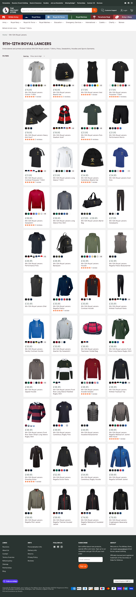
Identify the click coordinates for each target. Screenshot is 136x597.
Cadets (102, 22)
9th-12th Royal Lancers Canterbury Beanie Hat (89, 179)
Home (4, 35)
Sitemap (5, 564)
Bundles (46, 3)
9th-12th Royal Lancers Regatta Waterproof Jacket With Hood (119, 434)
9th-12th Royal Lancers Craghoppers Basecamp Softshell (118, 522)
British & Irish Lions (9, 28)
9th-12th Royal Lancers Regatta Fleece (61, 307)
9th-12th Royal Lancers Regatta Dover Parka (61, 478)
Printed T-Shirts (26, 28)
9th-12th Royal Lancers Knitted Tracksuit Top (118, 391)
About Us (5, 550)
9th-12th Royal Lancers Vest (91, 92)
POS (3, 591)
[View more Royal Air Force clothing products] (56, 17)
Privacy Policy (33, 557)
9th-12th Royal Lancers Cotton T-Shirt (33, 93)
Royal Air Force (30, 22)
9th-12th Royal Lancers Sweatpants (118, 222)
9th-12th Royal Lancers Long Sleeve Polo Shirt (64, 222)
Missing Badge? (70, 3)
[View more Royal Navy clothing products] (34, 17)
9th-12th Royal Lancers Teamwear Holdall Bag (89, 350)
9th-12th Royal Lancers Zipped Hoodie (33, 391)
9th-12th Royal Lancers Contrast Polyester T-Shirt (35, 179)
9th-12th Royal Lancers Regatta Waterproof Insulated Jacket (92, 522)
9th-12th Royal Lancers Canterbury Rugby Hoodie (91, 478)
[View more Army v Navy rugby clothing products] (124, 17)
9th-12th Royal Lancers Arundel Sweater (89, 391)
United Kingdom (123, 581)
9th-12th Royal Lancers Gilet (35, 306)
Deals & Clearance (36, 3)
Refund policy (7, 561)
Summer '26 (91, 3)
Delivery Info (32, 550)
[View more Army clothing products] (11, 17)
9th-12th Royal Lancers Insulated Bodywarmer (89, 433)
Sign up (83, 566)
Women (121, 22)
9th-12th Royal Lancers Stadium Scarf (61, 136)
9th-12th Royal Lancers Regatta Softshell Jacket (118, 478)
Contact (5, 554)
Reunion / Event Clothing (20, 3)
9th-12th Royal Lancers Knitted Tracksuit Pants (118, 307)
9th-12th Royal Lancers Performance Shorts (118, 136)
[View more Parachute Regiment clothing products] (102, 17)
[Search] (94, 10)
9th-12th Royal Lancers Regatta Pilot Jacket (33, 521)
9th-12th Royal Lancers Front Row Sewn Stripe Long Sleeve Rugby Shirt (36, 434)
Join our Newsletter (57, 3)
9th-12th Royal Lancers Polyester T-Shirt (118, 93)
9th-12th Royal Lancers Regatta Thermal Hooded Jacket (62, 522)
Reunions (5, 547)
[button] (124, 10)
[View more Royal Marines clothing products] (79, 17)
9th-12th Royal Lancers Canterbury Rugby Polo (62, 433)
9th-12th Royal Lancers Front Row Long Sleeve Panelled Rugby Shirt (64, 392)
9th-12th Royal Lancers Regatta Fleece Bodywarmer (119, 265)
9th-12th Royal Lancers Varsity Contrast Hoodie (34, 350)
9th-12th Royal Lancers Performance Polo (33, 265)
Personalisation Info (35, 547)
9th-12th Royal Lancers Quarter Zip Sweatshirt (61, 350)
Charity (112, 22)
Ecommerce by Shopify (15, 591)
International (90, 22)
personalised (122, 549)
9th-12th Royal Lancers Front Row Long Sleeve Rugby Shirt (120, 350)
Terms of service (8, 557)
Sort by (26, 56)
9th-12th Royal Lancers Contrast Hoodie (89, 307)
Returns (30, 554)
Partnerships (81, 3)
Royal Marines (44, 22)
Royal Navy (15, 22)
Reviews (99, 3)
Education (58, 22)
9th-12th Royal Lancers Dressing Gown (33, 478)
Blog (4, 571)
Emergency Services (74, 22)
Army (4, 22)
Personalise (6, 3)
